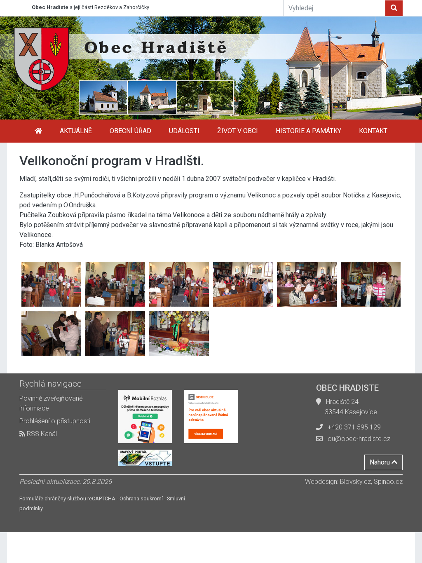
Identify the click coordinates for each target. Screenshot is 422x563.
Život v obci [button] (237, 131)
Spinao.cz (388, 482)
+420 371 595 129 (354, 427)
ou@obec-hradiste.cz (359, 439)
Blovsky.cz (355, 482)
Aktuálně (76, 131)
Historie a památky (308, 131)
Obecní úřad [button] (130, 131)
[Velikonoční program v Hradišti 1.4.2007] (51, 284)
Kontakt (373, 131)
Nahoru (381, 462)
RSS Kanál (41, 434)
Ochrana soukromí (141, 498)
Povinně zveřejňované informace (51, 403)
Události (184, 131)
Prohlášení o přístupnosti (54, 421)
